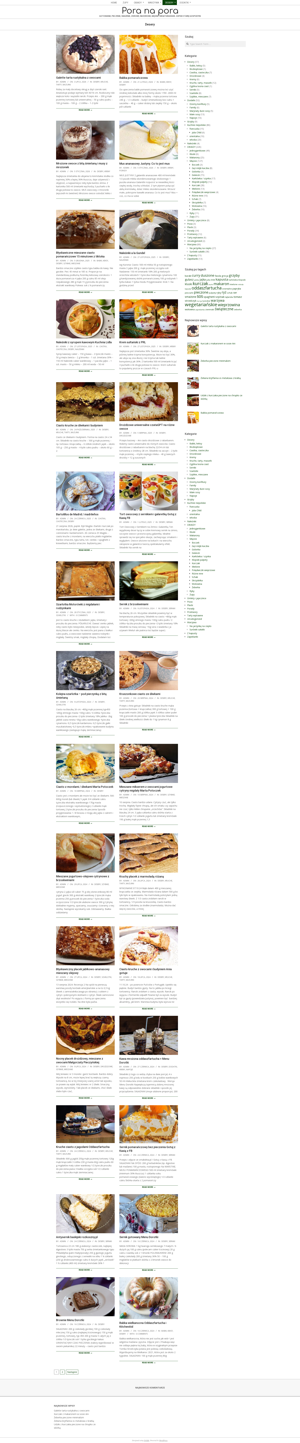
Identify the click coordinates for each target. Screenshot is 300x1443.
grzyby (234, 275)
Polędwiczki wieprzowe (203, 192)
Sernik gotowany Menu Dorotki (138, 1237)
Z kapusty (192, 255)
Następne (72, 1371)
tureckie (206, 300)
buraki (188, 275)
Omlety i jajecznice (196, 220)
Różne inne (197, 195)
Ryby (192, 213)
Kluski (192, 154)
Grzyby (190, 121)
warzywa (218, 300)
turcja (199, 301)
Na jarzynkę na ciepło (200, 248)
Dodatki (173, 1066)
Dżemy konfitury (198, 104)
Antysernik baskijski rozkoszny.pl (77, 1237)
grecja (225, 275)
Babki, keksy (165, 82)
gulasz (189, 279)
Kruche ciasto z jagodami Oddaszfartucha (83, 1147)
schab (230, 292)
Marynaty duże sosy (200, 110)
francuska (194, 128)
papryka (236, 288)
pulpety (212, 292)
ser (235, 292)
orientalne (227, 288)
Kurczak (196, 185)
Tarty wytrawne (195, 237)
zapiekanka (200, 310)
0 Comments (82, 615)
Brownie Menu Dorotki (70, 1320)
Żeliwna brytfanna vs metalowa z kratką (74, 1420)
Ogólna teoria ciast (199, 86)
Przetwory (192, 234)
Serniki (169, 522)
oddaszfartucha (207, 288)
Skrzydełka (197, 202)
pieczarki (189, 292)
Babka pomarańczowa (133, 77)
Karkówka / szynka (201, 178)
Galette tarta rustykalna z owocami (78, 77)
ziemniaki (209, 309)
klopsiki (242, 279)
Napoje (129, 1069)
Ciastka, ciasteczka (199, 72)
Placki (190, 227)
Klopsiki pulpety (200, 181)
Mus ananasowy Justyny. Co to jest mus (144, 163)
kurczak (200, 283)
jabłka (196, 280)
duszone (207, 275)
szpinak (220, 297)
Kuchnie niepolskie (196, 124)
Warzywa (191, 244)
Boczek (195, 164)
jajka (203, 279)
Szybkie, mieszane (71, 263)
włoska (193, 139)
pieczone (201, 292)
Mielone (196, 188)
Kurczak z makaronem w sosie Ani (71, 1414)
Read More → (85, 110)
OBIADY (191, 146)
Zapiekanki (192, 258)
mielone (234, 284)
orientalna (195, 136)
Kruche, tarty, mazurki (67, 432)
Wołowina (197, 205)
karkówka (233, 279)
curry (196, 275)
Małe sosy (195, 114)
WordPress (163, 1440)
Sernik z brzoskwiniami (133, 604)
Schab (195, 199)
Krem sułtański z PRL (132, 342)
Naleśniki (123, 260)
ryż (224, 292)
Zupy (192, 216)
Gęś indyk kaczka (200, 168)
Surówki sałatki (197, 251)
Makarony (195, 157)
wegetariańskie (201, 304)
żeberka (238, 309)
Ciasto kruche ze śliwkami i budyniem (79, 425)
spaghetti (209, 297)
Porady (123, 170)
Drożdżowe (125, 435)
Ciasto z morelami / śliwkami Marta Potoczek (84, 786)
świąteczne (224, 308)
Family (193, 107)
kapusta (222, 279)
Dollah (146, 1440)
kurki (211, 284)
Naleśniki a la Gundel (132, 253)
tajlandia (229, 297)
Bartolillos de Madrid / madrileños (77, 514)
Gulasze (196, 174)
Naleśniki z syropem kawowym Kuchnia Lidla (84, 342)
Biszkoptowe (196, 69)
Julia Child (196, 132)
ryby (219, 292)
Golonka (196, 171)
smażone (190, 297)
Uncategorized (194, 240)
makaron (221, 283)
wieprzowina (229, 304)
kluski (188, 284)
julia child (210, 279)
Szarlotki (61, 615)
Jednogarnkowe (197, 150)
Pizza (189, 223)
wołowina (190, 309)
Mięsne (193, 160)
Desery (96, 81)
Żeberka (196, 209)
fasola (218, 275)
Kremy (107, 171)
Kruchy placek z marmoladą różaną (141, 876)
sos (200, 296)
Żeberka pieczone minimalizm (69, 1417)
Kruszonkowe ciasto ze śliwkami (139, 694)
